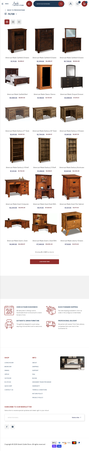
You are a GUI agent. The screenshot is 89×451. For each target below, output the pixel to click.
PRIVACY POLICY (37, 397)
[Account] (70, 4)
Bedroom (8, 367)
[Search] (61, 4)
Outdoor (8, 378)
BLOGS (34, 378)
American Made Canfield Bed (17, 94)
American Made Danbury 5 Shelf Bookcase (44, 167)
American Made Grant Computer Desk (17, 204)
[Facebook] (7, 426)
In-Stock (8, 382)
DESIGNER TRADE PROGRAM (41, 382)
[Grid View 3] (7, 21)
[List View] (19, 21)
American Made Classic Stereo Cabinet (44, 94)
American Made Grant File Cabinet (72, 204)
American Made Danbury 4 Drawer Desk (72, 131)
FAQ (33, 374)
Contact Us (9, 390)
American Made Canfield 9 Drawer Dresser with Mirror (72, 58)
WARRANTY (36, 386)
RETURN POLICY (37, 394)
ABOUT (34, 363)
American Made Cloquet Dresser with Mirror (71, 94)
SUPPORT (35, 370)
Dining (7, 370)
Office (7, 374)
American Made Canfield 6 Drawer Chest (44, 58)
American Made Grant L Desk (17, 241)
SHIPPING (35, 367)
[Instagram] (12, 426)
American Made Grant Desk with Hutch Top (44, 204)
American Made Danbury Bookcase (71, 167)
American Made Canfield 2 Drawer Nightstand (17, 58)
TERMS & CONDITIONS (39, 390)
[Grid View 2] (13, 21)
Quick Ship (8, 386)
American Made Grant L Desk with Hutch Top (45, 241)
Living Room (9, 363)
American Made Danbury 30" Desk (45, 131)
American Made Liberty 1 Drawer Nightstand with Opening (71, 241)
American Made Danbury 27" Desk (17, 131)
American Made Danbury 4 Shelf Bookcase (17, 167)
